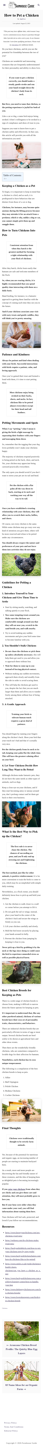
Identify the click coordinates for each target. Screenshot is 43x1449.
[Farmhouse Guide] (21, 5)
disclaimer (15, 45)
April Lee (23, 19)
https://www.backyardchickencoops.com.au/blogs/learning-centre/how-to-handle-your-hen (23, 1281)
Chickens (4, 1308)
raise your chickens (16, 1189)
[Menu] (4, 5)
